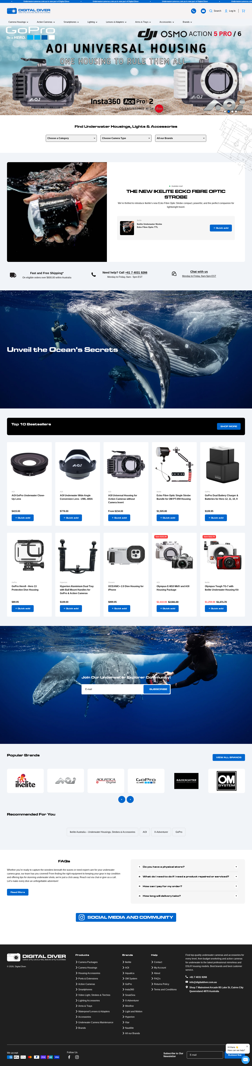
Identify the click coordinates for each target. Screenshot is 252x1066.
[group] (126, 70)
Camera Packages (88, 962)
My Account (160, 967)
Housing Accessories (89, 973)
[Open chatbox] (246, 1060)
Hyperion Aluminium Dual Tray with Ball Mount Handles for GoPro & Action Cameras (77, 590)
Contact (158, 962)
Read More (17, 892)
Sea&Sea (130, 995)
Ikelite (139, 220)
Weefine (129, 1006)
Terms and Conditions (165, 989)
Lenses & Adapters (115, 22)
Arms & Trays (141, 22)
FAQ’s (157, 978)
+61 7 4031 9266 (136, 272)
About (157, 973)
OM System (131, 978)
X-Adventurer (132, 1000)
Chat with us (199, 271)
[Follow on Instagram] (77, 1057)
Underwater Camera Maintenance (95, 1022)
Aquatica (129, 973)
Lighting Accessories (89, 1000)
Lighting (91, 22)
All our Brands (165, 138)
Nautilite (129, 1028)
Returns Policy (161, 984)
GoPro (207, 492)
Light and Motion (133, 1011)
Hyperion (63, 582)
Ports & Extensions (88, 978)
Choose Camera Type (114, 138)
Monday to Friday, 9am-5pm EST (199, 276)
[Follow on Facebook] (69, 1057)
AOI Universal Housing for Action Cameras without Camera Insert (122, 499)
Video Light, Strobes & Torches (94, 995)
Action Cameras (44, 22)
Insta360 (129, 989)
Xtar (127, 1022)
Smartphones (70, 22)
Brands (186, 22)
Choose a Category (58, 138)
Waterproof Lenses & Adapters (94, 1011)
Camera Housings (17, 22)
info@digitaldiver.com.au (203, 982)
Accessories (166, 22)
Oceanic (111, 582)
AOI (13, 492)
